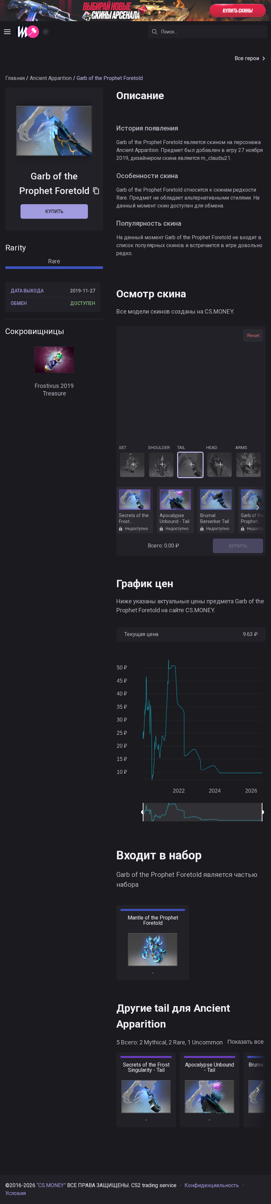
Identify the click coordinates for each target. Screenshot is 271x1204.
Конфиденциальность (211, 1185)
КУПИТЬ (238, 545)
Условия (15, 1193)
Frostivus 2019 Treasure (54, 389)
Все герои (247, 58)
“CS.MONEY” (51, 1185)
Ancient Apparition (51, 78)
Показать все (245, 1041)
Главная (15, 78)
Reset (253, 335)
